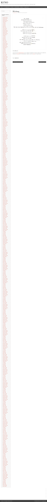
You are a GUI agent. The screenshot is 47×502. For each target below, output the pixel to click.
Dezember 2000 (5, 330)
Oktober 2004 (5, 280)
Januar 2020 (4, 81)
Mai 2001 (4, 325)
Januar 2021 (4, 68)
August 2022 (4, 47)
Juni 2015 (4, 141)
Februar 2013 (5, 171)
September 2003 (5, 294)
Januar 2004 (4, 290)
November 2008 (5, 227)
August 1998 (4, 361)
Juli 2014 (4, 153)
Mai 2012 (4, 181)
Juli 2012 (4, 179)
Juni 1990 (4, 467)
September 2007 (5, 242)
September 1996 (5, 386)
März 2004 (4, 288)
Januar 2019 (4, 94)
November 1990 (5, 462)
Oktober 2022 (5, 45)
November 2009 (5, 214)
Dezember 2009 (5, 213)
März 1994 (4, 418)
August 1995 (4, 400)
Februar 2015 (5, 145)
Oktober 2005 (5, 267)
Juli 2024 (4, 22)
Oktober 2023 (5, 32)
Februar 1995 (5, 406)
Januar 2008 (4, 238)
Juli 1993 (4, 427)
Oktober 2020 (5, 71)
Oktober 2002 (5, 306)
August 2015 (4, 139)
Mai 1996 (4, 390)
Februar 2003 (5, 302)
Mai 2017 (4, 116)
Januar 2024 (4, 29)
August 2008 (4, 230)
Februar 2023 (5, 41)
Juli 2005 (4, 270)
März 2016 (4, 131)
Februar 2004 (5, 289)
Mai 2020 (4, 77)
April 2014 (4, 156)
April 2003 (4, 300)
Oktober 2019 (5, 84)
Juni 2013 (4, 167)
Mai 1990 (4, 468)
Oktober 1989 (5, 476)
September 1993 (5, 425)
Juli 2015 (4, 140)
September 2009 (5, 216)
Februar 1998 (5, 367)
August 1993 (4, 426)
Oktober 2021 (5, 58)
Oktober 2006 (5, 254)
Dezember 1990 (5, 461)
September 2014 (5, 151)
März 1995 (4, 405)
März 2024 (4, 27)
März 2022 (4, 53)
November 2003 (5, 292)
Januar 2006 (4, 264)
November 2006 (5, 253)
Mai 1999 (4, 351)
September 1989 (5, 477)
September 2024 (5, 20)
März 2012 (4, 183)
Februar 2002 (5, 315)
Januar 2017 (4, 120)
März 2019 (4, 92)
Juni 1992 (4, 441)
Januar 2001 (4, 329)
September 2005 (5, 268)
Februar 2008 (5, 237)
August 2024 (4, 21)
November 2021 (5, 57)
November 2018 (5, 96)
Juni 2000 (4, 337)
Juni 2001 (4, 324)
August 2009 (4, 217)
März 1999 (4, 353)
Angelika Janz (15, 12)
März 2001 (4, 327)
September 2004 (5, 281)
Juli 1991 (4, 453)
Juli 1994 (4, 414)
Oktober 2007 (5, 241)
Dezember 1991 (5, 448)
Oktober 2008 (5, 228)
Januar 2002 (4, 316)
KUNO (4, 2)
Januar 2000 (4, 342)
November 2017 (5, 109)
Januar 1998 (4, 368)
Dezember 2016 (5, 121)
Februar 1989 (5, 485)
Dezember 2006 (5, 252)
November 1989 (5, 475)
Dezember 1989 (5, 474)
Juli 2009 (4, 218)
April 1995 (4, 404)
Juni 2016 (4, 128)
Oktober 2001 (5, 319)
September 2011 (5, 190)
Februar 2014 (5, 158)
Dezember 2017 (5, 108)
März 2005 (4, 275)
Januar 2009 (4, 225)
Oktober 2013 (5, 163)
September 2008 (5, 229)
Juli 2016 (4, 127)
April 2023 (4, 39)
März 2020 (4, 79)
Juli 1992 (4, 440)
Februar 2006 (5, 263)
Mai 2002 (4, 312)
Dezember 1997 (5, 369)
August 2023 (4, 34)
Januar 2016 (4, 133)
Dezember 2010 (5, 200)
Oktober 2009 (5, 215)
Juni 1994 (4, 415)
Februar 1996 (5, 393)
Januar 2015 (4, 146)
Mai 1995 (4, 403)
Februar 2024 (5, 28)
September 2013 (5, 164)
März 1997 (4, 379)
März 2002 (4, 314)
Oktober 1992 (5, 437)
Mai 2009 (4, 220)
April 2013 (4, 169)
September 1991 (5, 451)
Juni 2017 (4, 115)
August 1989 (4, 478)
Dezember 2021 (5, 56)
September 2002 (5, 307)
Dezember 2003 (5, 291)
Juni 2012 (4, 180)
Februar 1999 (5, 354)
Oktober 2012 (5, 176)
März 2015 (4, 144)
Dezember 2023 (5, 30)
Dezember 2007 (5, 239)
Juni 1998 (4, 363)
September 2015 (5, 138)
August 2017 (4, 113)
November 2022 (5, 44)
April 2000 (4, 339)
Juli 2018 (4, 101)
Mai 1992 (4, 442)
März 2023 (4, 40)
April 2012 (4, 182)
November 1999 (5, 344)
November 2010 (5, 201)
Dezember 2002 (5, 304)
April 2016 (4, 130)
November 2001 (5, 318)
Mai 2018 (4, 103)
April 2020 (4, 78)
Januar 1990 (4, 473)
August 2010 (4, 204)
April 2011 (4, 195)
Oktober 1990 (5, 463)
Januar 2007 (4, 251)
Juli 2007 (4, 244)
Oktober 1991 (5, 450)
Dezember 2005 (5, 265)
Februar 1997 (5, 380)
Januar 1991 (4, 460)
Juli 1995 (4, 401)
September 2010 (5, 203)
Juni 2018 (4, 102)
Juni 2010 (4, 206)
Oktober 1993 (5, 424)
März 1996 (4, 392)
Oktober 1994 (5, 411)
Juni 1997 (4, 376)
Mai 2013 (4, 168)
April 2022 (4, 52)
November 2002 (5, 305)
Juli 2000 (4, 336)
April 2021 (4, 65)
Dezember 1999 (5, 343)
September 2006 (5, 255)
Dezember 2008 (5, 226)
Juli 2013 (4, 166)
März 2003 (4, 301)
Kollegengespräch (21, 52)
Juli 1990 (4, 466)
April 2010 (4, 208)
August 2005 (4, 269)
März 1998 (4, 366)
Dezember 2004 (5, 278)
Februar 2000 (5, 341)
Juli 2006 (4, 257)
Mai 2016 (4, 129)
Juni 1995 (4, 402)
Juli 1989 (4, 479)
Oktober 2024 (5, 19)
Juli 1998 (4, 362)
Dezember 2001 (5, 317)
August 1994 (4, 413)
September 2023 (5, 33)
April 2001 (4, 326)
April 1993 (4, 430)
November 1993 (5, 423)
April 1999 (4, 352)
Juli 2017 (4, 114)
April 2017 (4, 117)
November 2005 (5, 266)
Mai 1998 (4, 364)
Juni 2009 (4, 219)
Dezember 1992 (5, 435)
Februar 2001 (5, 328)
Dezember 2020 (5, 69)
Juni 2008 (4, 232)
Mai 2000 (4, 338)
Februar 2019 (5, 93)
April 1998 (4, 365)
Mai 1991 (4, 455)
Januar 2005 (4, 277)
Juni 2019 (4, 89)
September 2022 (5, 46)
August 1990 (4, 465)
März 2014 (4, 157)
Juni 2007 (4, 245)
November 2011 (5, 188)
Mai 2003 (4, 299)
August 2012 (4, 178)
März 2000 (4, 340)
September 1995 (5, 399)
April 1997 (4, 378)
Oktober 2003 (5, 293)
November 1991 (5, 449)
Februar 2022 (5, 54)
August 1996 (4, 387)
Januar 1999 (4, 355)
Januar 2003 (4, 303)
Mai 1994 (4, 416)
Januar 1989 (4, 486)
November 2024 (5, 18)
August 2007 (4, 243)
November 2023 (5, 31)
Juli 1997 (4, 375)
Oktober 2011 (5, 189)
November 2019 (5, 83)
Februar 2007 (5, 250)
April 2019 (4, 91)
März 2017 (4, 118)
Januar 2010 (4, 212)
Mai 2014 (4, 155)
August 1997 (4, 374)
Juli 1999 (4, 349)
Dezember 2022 (5, 43)
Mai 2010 (4, 207)
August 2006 (4, 256)
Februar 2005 (5, 276)
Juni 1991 (4, 454)
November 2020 (5, 70)
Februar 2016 (5, 132)
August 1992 (4, 439)
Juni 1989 (4, 480)
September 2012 (5, 177)
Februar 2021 (5, 67)
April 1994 (4, 417)
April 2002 (4, 313)
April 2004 (4, 287)
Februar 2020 (5, 80)
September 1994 (5, 412)
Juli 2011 (4, 192)
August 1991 (4, 452)
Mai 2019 (4, 90)
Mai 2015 (4, 142)
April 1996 (4, 391)
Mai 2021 (4, 64)
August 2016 (4, 126)
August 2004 (4, 282)
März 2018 (4, 105)
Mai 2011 (4, 194)
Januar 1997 (4, 381)
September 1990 (5, 464)
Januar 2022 (4, 55)
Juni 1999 (4, 350)
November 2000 (5, 331)
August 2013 (4, 165)
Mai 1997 (4, 377)
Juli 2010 (4, 205)
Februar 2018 (5, 106)
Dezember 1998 (5, 356)
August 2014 (4, 152)
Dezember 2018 (5, 95)
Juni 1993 (4, 428)
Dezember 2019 (5, 82)
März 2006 (4, 262)
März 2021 (4, 66)
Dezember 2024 (5, 17)
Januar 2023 (4, 42)
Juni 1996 (4, 389)
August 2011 (4, 191)
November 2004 (5, 279)
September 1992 (5, 438)
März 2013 (4, 170)
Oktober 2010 (5, 202)
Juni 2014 (4, 154)
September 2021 (5, 59)
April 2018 (4, 104)
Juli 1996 (4, 388)
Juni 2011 (4, 193)
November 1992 (5, 436)
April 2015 (4, 143)
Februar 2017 (5, 119)
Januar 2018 (4, 107)
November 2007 (5, 240)
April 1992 (4, 443)
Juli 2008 (4, 231)
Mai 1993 (4, 429)
